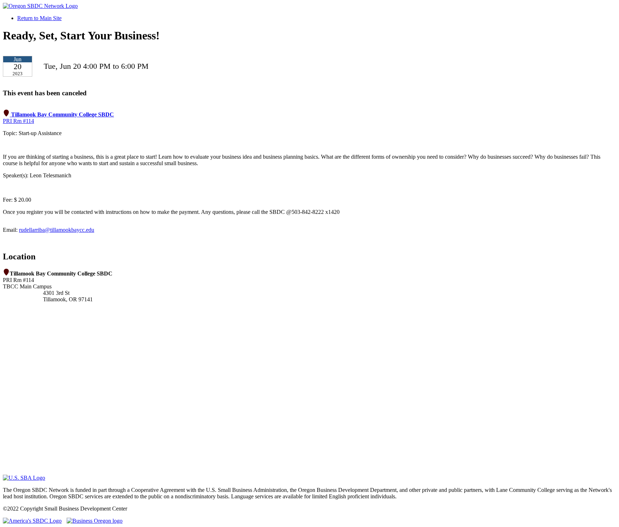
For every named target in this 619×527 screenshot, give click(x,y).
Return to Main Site (39, 18)
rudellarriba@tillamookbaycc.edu (56, 230)
